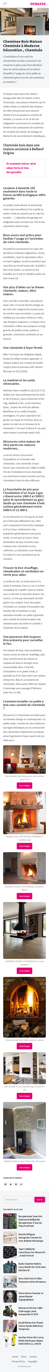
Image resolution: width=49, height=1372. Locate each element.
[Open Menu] (5, 4)
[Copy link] (21, 1184)
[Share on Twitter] (10, 1184)
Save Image (24, 785)
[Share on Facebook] (5, 1184)
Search (40, 1199)
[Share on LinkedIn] (16, 1184)
